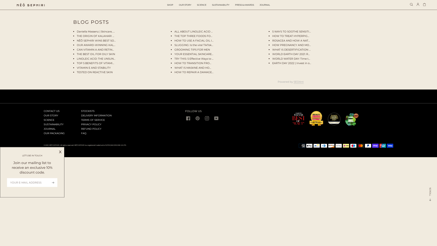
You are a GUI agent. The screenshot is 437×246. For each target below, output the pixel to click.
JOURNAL (49, 128)
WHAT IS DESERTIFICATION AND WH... (297, 49)
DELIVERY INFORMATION (96, 115)
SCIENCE (49, 119)
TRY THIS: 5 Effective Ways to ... (193, 58)
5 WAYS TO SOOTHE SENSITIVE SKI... (295, 31)
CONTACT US (52, 111)
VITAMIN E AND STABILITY (94, 67)
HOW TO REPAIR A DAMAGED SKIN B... (199, 72)
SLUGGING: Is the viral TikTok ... (194, 45)
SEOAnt (299, 81)
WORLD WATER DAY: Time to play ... (295, 58)
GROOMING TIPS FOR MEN (192, 49)
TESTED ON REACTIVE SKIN (95, 72)
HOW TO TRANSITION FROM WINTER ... (200, 63)
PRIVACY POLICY (91, 124)
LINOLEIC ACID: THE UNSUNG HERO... (101, 58)
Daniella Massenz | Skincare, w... (97, 31)
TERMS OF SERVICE (93, 119)
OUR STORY (51, 115)
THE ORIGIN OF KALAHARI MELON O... (102, 36)
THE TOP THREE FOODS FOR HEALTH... (199, 36)
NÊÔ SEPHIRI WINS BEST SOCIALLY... (101, 40)
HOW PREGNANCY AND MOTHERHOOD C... (300, 45)
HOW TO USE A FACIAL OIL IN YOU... (198, 40)
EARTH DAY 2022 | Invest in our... (293, 63)
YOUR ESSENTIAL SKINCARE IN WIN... (198, 54)
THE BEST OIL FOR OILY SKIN (96, 54)
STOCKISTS (88, 111)
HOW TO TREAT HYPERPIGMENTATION (297, 36)
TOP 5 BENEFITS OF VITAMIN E (97, 63)
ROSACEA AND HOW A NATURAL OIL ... (297, 40)
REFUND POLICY (91, 128)
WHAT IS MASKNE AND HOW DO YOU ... (200, 67)
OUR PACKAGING (54, 133)
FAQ (83, 133)
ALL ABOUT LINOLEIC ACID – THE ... (197, 31)
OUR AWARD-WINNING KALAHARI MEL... (103, 45)
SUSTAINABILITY (54, 124)
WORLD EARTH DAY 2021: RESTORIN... (296, 54)
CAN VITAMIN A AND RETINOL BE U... (101, 49)
